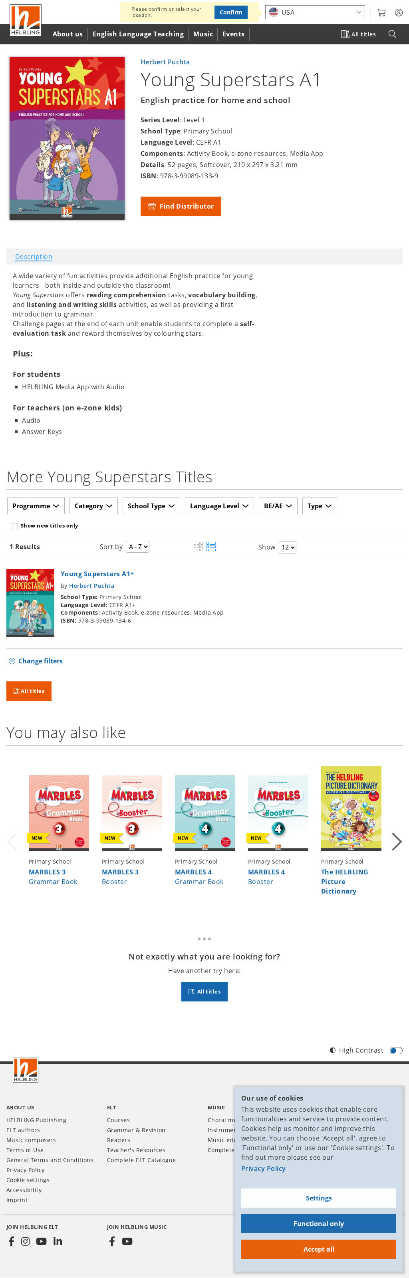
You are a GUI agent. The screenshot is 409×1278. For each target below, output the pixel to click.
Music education (231, 1140)
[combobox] (315, 12)
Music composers (31, 1140)
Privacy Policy (263, 1168)
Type (315, 506)
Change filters (40, 661)
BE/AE (273, 506)
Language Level (214, 506)
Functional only (319, 1223)
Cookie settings (28, 1180)
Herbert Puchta (165, 62)
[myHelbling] (398, 12)
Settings (319, 1198)
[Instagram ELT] (25, 1241)
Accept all (319, 1249)
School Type (146, 506)
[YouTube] (41, 1241)
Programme (31, 506)
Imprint (17, 1200)
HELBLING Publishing (36, 1120)
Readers (118, 1140)
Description (33, 257)
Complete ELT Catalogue (141, 1160)
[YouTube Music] (127, 1241)
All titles (363, 34)
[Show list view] (211, 547)
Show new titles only (49, 525)
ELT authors (23, 1130)
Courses (118, 1120)
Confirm (231, 12)
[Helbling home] (25, 1070)
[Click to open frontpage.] (26, 20)
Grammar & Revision (136, 1130)
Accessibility (24, 1190)
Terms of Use (25, 1150)
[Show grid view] (198, 547)
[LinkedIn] (57, 1241)
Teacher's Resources (136, 1150)
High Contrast (361, 1050)
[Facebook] (11, 1241)
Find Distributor (186, 206)
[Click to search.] (392, 34)
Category (89, 506)
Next (396, 831)
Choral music (226, 1120)
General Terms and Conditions (49, 1160)
